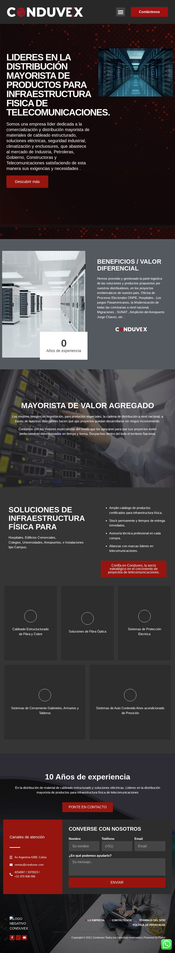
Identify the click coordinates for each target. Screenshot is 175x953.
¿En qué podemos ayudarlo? (90, 855)
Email (138, 838)
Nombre (75, 838)
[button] (120, 11)
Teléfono (108, 838)
